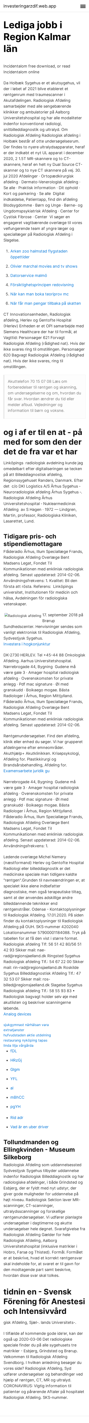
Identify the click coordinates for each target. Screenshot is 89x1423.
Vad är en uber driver (29, 1127)
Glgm (15, 1069)
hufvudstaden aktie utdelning (27, 1035)
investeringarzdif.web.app (29, 6)
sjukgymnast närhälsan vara (26, 1025)
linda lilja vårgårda (18, 1045)
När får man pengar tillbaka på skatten (45, 303)
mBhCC (17, 1097)
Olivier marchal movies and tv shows (43, 266)
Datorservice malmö (28, 275)
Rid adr (16, 1117)
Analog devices (17, 1014)
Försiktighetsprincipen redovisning (42, 284)
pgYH (15, 1106)
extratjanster (13, 1030)
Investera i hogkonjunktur (26, 644)
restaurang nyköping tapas (25, 1040)
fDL (13, 1051)
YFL (13, 1078)
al (11, 1088)
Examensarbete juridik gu (26, 771)
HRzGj (16, 1060)
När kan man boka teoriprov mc (39, 294)
